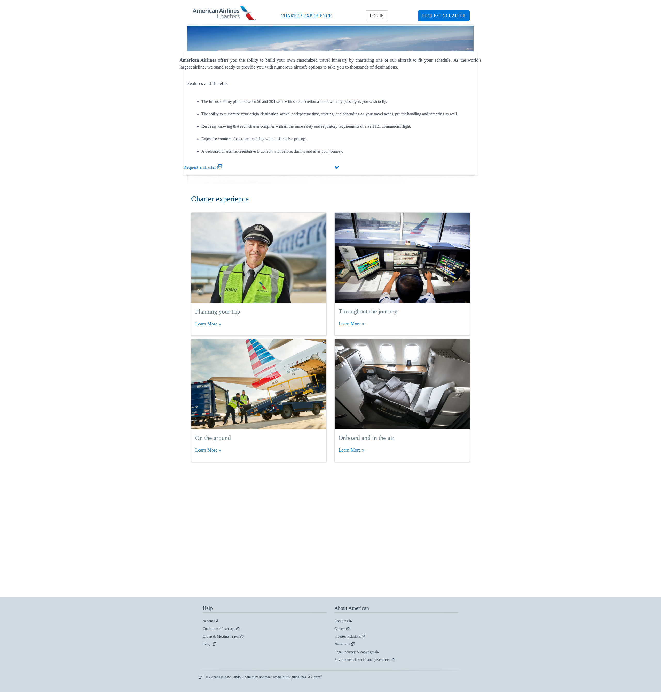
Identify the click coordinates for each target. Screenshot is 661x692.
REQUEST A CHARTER (444, 15)
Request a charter (200, 167)
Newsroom (342, 644)
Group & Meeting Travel (221, 636)
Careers (340, 629)
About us (341, 621)
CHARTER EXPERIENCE (306, 15)
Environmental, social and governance (362, 660)
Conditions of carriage (219, 629)
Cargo (208, 644)
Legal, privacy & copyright (354, 652)
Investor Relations (348, 636)
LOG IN (377, 15)
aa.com (208, 621)
